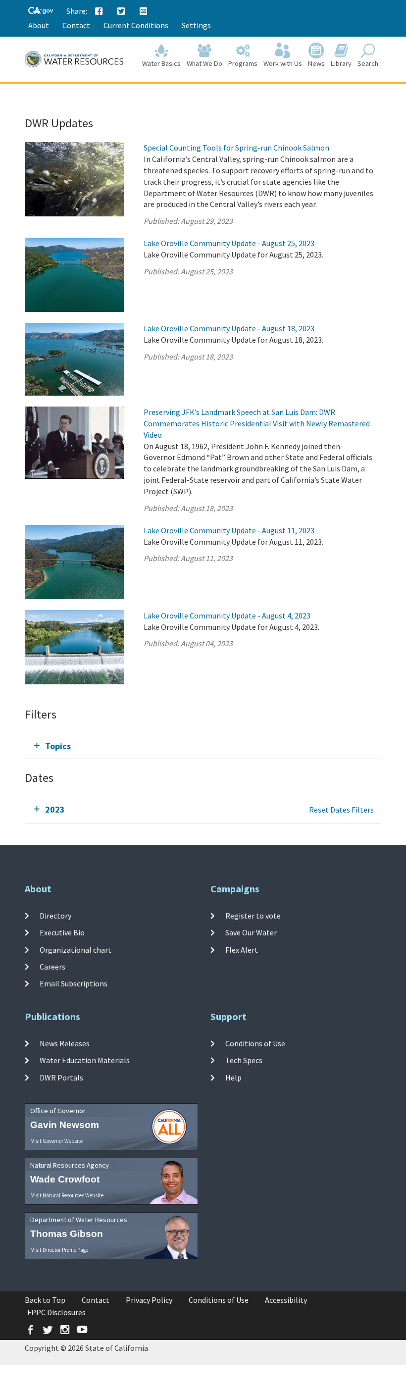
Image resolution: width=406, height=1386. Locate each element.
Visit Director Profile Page (59, 1249)
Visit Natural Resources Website (67, 1195)
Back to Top (45, 1300)
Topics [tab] (58, 746)
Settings (196, 25)
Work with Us (282, 63)
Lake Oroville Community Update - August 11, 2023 (229, 530)
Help (233, 1077)
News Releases (65, 1043)
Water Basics (161, 63)
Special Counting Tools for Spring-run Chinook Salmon (236, 148)
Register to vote (253, 916)
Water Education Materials (85, 1060)
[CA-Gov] (40, 11)
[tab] (203, 746)
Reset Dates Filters (341, 810)
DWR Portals (61, 1077)
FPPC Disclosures (56, 1312)
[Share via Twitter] (121, 11)
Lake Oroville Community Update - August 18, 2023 (229, 328)
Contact (76, 25)
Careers (52, 967)
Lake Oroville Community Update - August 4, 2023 (227, 615)
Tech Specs (243, 1060)
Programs (242, 63)
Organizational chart (75, 950)
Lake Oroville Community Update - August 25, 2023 (229, 243)
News (316, 63)
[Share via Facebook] (99, 11)
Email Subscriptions (73, 983)
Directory (55, 916)
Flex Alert (241, 950)
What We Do (204, 63)
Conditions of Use (255, 1043)
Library (341, 63)
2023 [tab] (55, 809)
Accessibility (286, 1300)
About (38, 25)
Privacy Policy (149, 1300)
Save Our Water (251, 932)
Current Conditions (135, 25)
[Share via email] (143, 11)
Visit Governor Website (57, 1140)
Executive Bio (62, 932)
